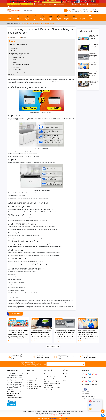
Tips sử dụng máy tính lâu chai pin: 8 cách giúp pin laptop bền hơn (93, 45)
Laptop (27, 18)
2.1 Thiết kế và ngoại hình (17, 55)
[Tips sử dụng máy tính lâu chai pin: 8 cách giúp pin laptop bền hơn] (83, 48)
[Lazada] (86, 381)
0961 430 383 (75, 10)
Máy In (18, 18)
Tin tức (90, 18)
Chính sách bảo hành (31, 384)
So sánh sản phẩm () (93, 4)
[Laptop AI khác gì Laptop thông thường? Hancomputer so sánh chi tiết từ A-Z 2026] (83, 84)
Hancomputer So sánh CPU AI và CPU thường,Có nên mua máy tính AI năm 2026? (93, 72)
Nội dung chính (14, 41)
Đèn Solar (82, 18)
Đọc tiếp (10, 341)
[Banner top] (53, 1)
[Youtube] (86, 374)
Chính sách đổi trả (30, 382)
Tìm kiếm (65, 374)
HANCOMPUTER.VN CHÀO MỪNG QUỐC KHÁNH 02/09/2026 (93, 36)
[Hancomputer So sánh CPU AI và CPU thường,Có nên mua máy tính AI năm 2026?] (83, 75)
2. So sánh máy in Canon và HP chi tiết (19, 53)
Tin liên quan (15, 314)
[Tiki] (89, 381)
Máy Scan (42, 18)
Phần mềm (74, 18)
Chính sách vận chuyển (32, 378)
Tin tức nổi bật (85, 31)
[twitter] (89, 374)
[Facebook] (83, 374)
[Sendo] (93, 381)
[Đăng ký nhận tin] (83, 364)
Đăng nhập (75, 4)
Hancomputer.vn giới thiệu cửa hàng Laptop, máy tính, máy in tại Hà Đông (93, 63)
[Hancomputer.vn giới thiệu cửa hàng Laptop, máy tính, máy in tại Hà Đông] (83, 66)
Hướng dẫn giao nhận (49, 376)
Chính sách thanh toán (32, 376)
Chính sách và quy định (32, 388)
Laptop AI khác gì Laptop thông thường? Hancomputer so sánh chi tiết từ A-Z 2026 (93, 81)
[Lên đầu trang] (102, 407)
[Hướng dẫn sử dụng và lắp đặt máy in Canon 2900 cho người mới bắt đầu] (83, 57)
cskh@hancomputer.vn (16, 397)
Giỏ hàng (65, 380)
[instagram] (96, 374)
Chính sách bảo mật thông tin (33, 386)
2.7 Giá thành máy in (16, 69)
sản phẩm (96, 10)
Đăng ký (83, 4)
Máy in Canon (14, 48)
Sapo (66, 418)
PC (34, 18)
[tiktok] (96, 381)
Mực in (50, 18)
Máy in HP (13, 50)
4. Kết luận (12, 74)
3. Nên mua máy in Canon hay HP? (18, 72)
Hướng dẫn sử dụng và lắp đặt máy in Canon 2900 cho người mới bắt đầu (93, 54)
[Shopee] (83, 381)
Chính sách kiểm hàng (31, 380)
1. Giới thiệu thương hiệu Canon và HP (18, 44)
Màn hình (66, 18)
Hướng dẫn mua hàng (50, 374)
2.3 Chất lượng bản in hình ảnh (19, 60)
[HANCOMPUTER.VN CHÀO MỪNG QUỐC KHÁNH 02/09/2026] (83, 39)
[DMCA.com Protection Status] (11, 404)
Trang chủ (10, 18)
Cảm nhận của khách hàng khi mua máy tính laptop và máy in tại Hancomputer (52, 383)
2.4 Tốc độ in (14, 62)
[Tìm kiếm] (66, 10)
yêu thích (86, 10)
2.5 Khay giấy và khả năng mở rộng (20, 64)
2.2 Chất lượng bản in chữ (17, 57)
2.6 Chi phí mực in (15, 67)
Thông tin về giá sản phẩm (32, 374)
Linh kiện (58, 18)
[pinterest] (93, 374)
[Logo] (14, 11)
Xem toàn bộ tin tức (52, 346)
